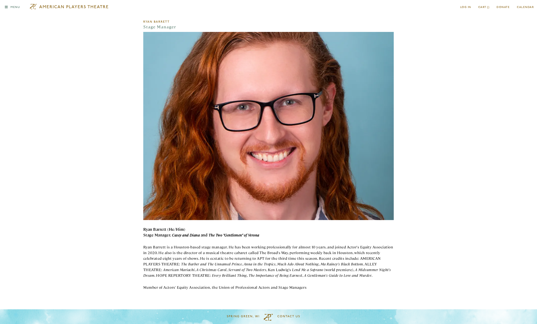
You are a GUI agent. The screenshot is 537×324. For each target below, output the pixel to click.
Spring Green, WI (243, 316)
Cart (484, 7)
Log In (465, 7)
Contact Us (288, 316)
